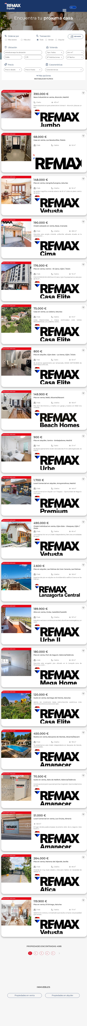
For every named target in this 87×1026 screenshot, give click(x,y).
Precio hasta (30, 70)
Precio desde (10, 70)
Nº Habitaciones (53, 57)
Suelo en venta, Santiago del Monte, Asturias (52, 698)
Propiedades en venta (25, 995)
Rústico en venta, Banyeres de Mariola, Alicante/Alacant (57, 737)
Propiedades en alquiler (62, 995)
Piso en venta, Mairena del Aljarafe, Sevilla (51, 862)
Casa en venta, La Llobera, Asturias (48, 312)
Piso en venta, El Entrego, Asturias (48, 904)
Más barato (12, 40)
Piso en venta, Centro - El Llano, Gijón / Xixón (52, 269)
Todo (42, 40)
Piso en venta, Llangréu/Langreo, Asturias (51, 183)
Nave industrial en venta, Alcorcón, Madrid (51, 97)
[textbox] (23, 52)
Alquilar (61, 40)
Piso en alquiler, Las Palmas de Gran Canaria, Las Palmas (57, 569)
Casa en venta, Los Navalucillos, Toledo (49, 140)
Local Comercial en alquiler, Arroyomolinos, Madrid (55, 483)
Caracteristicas (52, 70)
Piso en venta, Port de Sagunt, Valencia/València (54, 655)
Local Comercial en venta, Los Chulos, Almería (52, 819)
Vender (51, 40)
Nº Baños (71, 57)
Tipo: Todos (51, 52)
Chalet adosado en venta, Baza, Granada (50, 226)
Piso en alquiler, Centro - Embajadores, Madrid (53, 440)
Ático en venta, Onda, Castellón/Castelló (50, 612)
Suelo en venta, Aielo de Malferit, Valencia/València (55, 780)
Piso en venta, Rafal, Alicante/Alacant (49, 398)
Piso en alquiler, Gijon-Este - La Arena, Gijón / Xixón (55, 355)
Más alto (27, 40)
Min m (70, 52)
